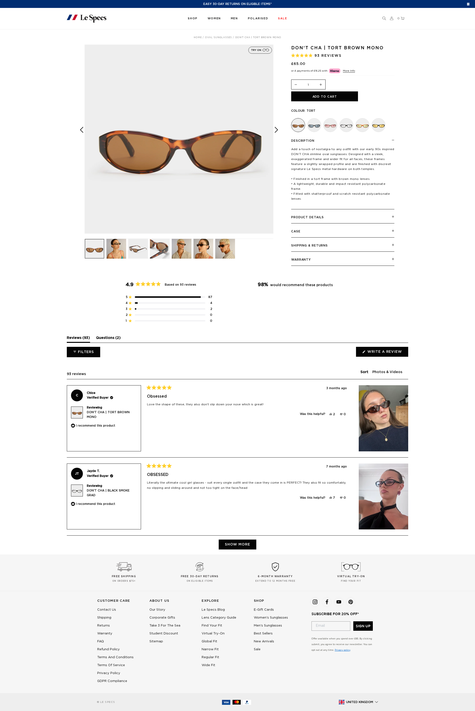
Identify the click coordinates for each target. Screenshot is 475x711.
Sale (257, 649)
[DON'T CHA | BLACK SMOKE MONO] (314, 125)
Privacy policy (342, 650)
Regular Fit (210, 657)
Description (302, 140)
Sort (364, 372)
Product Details (307, 217)
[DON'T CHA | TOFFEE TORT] (362, 125)
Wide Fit (208, 665)
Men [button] (234, 18)
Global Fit (209, 641)
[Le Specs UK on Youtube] (339, 602)
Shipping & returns (309, 245)
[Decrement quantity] (295, 85)
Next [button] (276, 142)
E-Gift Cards (264, 609)
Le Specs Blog (213, 609)
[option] (179, 139)
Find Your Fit (212, 625)
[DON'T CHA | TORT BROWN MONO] (298, 125)
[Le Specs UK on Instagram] (315, 602)
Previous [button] (82, 142)
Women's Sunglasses (271, 617)
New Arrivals (264, 641)
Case (296, 231)
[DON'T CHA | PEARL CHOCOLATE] (330, 125)
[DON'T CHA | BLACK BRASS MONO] (378, 125)
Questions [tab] (108, 339)
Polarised (258, 18)
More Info (349, 71)
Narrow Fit (210, 649)
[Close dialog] (168, 615)
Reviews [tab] (78, 339)
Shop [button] (192, 18)
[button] (384, 18)
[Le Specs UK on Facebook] (327, 602)
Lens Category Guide (219, 617)
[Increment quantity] (320, 85)
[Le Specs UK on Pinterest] (351, 602)
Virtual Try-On (213, 633)
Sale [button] (282, 18)
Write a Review (387, 353)
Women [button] (214, 18)
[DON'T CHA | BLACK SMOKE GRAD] (346, 125)
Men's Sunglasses (268, 625)
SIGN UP (363, 626)
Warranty (301, 259)
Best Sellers (263, 633)
